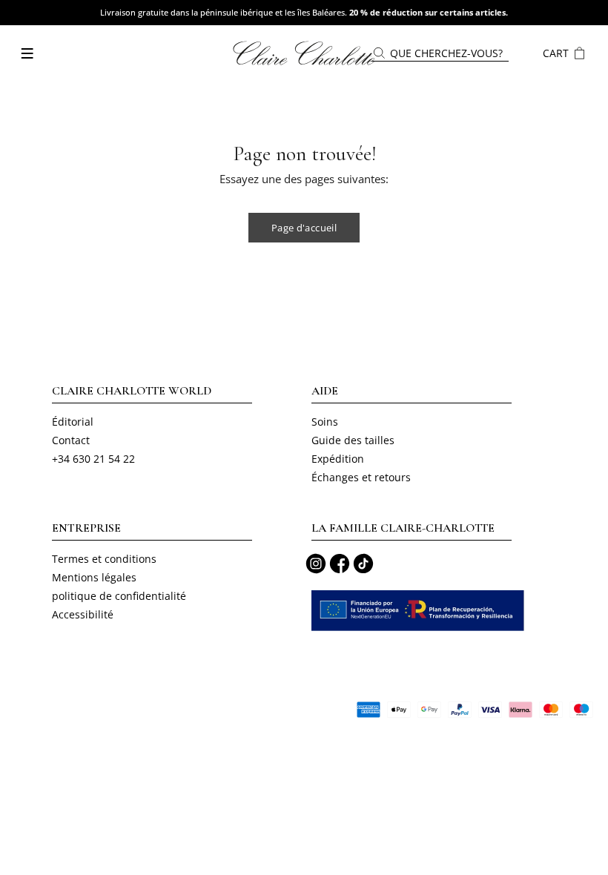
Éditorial (72, 422)
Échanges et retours (361, 477)
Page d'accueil (304, 227)
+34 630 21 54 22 (93, 459)
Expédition (337, 459)
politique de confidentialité (119, 596)
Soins (324, 422)
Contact (71, 440)
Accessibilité (82, 614)
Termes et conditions (104, 559)
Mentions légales (94, 577)
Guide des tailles (352, 440)
